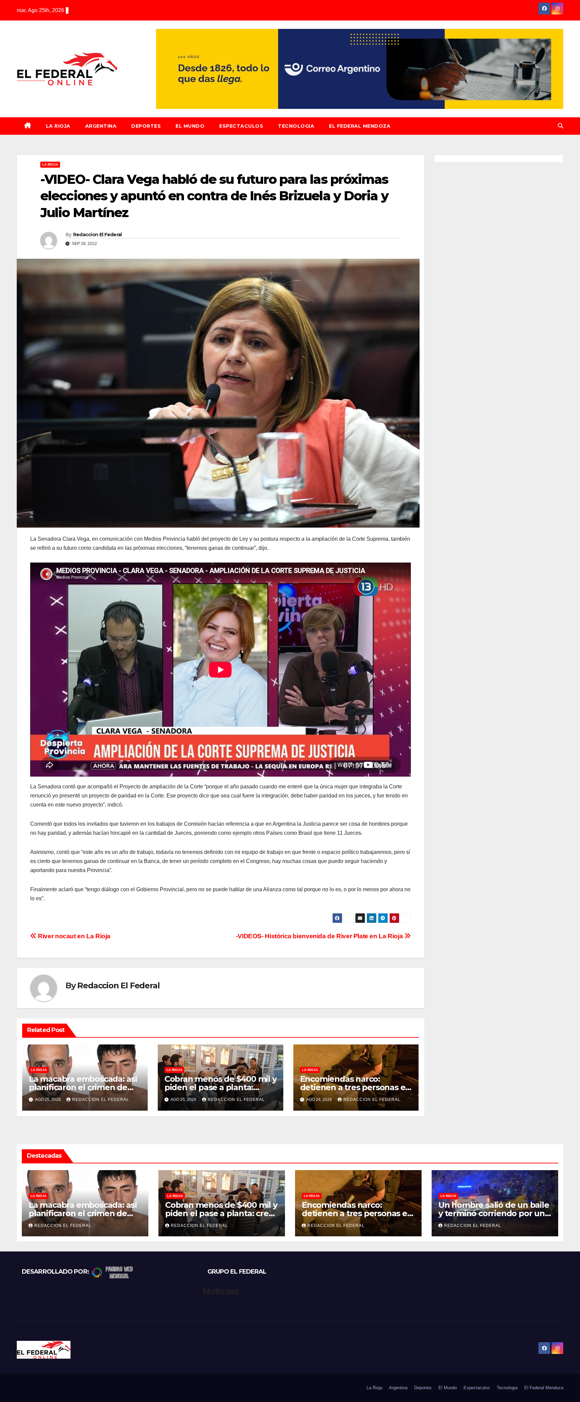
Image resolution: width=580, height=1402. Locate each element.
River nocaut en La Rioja (73, 936)
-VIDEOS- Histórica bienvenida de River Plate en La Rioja (320, 936)
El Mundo (190, 126)
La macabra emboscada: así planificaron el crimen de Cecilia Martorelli (83, 1087)
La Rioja (58, 126)
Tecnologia (296, 126)
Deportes (146, 126)
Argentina (101, 126)
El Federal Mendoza (359, 126)
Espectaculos (241, 126)
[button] (560, 126)
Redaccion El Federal (97, 235)
